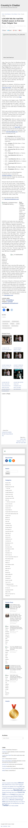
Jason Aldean (19, 794)
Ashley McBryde (14, 782)
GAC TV (4, 758)
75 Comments (13, 611)
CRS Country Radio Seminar (10, 513)
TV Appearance (8, 584)
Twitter (5, 805)
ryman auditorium (21, 801)
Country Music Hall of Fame (10, 511)
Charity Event (7, 494)
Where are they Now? (9, 593)
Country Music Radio (6, 755)
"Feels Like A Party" (6, 321)
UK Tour (6, 587)
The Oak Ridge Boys (15, 803)
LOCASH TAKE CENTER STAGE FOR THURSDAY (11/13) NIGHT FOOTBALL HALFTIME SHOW (18, 386)
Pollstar (6, 562)
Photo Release (8, 558)
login (2, 826)
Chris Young (16, 786)
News (6, 550)
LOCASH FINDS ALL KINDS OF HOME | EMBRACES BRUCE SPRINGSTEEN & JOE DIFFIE (18, 352)
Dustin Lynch (5, 790)
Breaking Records (8, 486)
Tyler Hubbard (11, 805)
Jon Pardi (6, 796)
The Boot (4, 766)
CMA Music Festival (10, 501)
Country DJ (4, 751)
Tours (7, 27)
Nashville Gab (5, 764)
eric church (10, 790)
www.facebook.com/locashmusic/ (10, 303)
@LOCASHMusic (10, 300)
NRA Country (7, 554)
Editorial (6, 517)
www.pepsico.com (8, 295)
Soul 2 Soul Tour (15, 325)
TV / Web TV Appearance (11, 585)
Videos (6, 591)
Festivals (7, 523)
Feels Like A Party (6, 87)
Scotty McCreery (6, 803)
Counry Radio (8, 509)
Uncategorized (8, 589)
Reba (6, 570)
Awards (6, 482)
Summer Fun (7, 580)
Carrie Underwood (19, 784)
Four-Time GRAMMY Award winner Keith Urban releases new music (16, 648)
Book (7, 488)
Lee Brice (11, 798)
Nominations (7, 552)
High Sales (7, 533)
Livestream (7, 541)
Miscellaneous (8, 543)
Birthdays (7, 484)
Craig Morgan (9, 788)
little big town (15, 798)
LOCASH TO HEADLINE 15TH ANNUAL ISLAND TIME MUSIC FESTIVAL (18, 367)
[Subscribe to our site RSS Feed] (13, 460)
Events (6, 519)
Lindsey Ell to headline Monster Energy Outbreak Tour (7, 434)
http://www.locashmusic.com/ (11, 199)
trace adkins (22, 803)
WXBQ (6, 595)
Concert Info (7, 503)
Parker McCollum (9, 801)
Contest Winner (8, 505)
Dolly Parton (21, 788)
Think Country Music (6, 768)
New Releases (8, 548)
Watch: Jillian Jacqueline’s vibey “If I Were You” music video (21, 441)
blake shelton (5, 784)
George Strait (7, 527)
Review (6, 572)
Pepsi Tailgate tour (6, 325)
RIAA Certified (8, 574)
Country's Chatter (10, 5)
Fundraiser (7, 525)
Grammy (15, 792)
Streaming (7, 578)
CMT (6, 500)
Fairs (6, 521)
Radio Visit (7, 568)
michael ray (7, 799)
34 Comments (13, 672)
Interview (7, 537)
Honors (6, 535)
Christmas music (8, 498)
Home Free (8, 794)
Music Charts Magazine (7, 760)
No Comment (12, 27)
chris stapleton (10, 786)
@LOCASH (10, 301)
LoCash (17, 323)
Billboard (21, 783)
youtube (16, 805)
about (9, 826)
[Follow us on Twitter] (10, 460)
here (20, 97)
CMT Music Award (15, 321)
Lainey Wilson (5, 798)
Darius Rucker (15, 788)
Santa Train (7, 576)
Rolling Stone (15, 801)
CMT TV (4, 749)
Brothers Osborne (11, 784)
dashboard (5, 826)
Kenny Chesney (18, 796)
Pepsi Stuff (17, 127)
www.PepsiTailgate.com (12, 131)
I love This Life (5, 323)
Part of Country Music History (11, 556)
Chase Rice (4, 786)
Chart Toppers (8, 496)
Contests (7, 507)
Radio (6, 566)
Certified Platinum (8, 492)
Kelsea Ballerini (11, 796)
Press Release (8, 564)
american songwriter (6, 782)
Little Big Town (8, 539)
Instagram (12, 323)
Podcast (6, 560)
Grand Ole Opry (8, 531)
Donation (7, 515)
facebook (18, 790)
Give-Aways (7, 529)
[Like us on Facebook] (6, 460)
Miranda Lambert (14, 799)
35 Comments (13, 623)
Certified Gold (7, 490)
